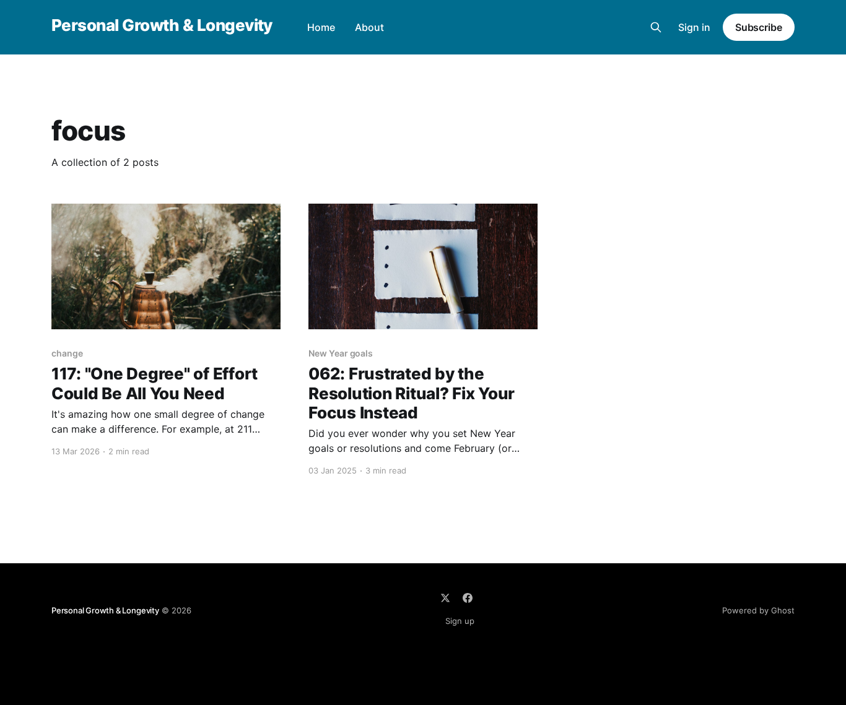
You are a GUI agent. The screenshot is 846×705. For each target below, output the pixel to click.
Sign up (459, 621)
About (369, 27)
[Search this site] (656, 27)
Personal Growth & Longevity (162, 25)
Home (321, 27)
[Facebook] (468, 598)
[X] (445, 598)
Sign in (694, 27)
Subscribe (758, 27)
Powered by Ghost (758, 610)
